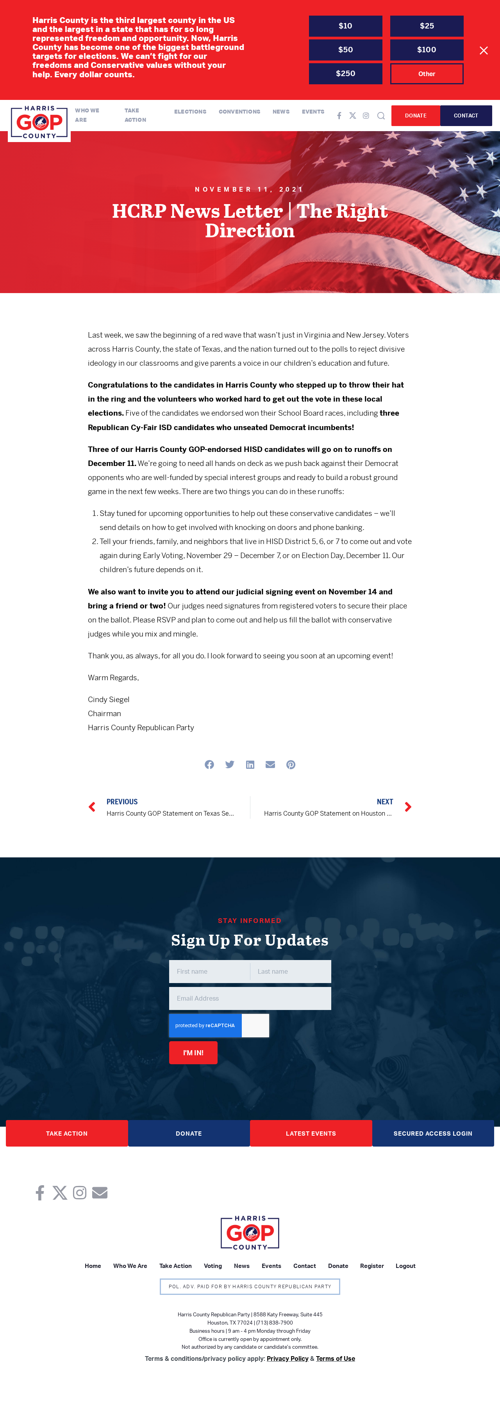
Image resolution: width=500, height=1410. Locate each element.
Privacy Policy (288, 1358)
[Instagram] (366, 115)
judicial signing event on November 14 (306, 591)
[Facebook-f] (339, 115)
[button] (209, 764)
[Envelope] (99, 1192)
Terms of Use (335, 1358)
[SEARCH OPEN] (381, 116)
